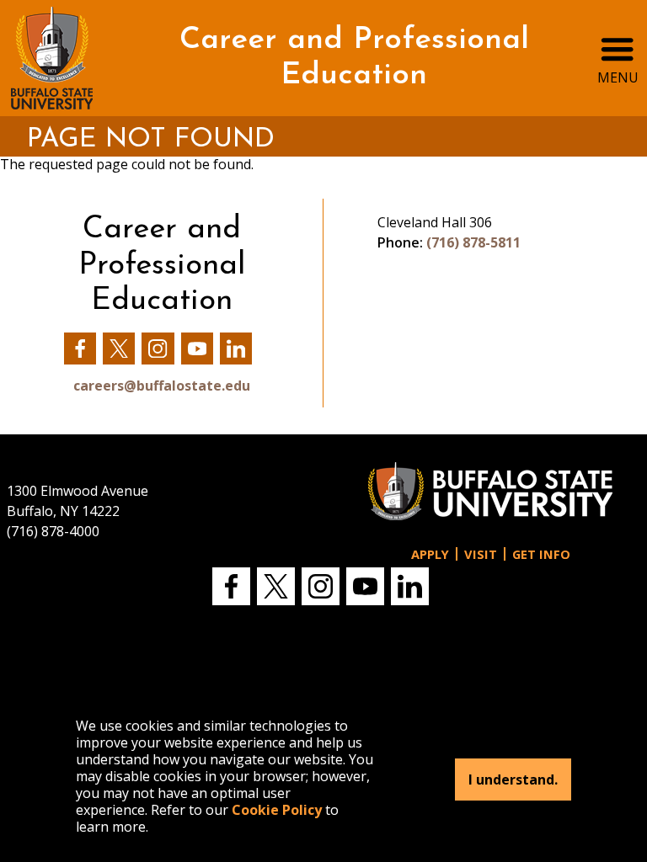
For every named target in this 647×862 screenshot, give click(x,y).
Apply (430, 554)
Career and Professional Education (354, 58)
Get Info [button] (541, 554)
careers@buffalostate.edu (161, 385)
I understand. (513, 779)
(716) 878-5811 (473, 242)
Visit (480, 554)
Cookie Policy (277, 810)
